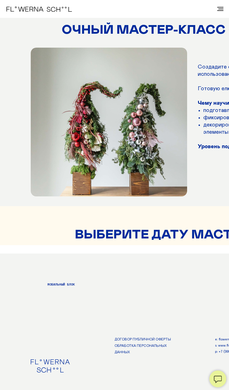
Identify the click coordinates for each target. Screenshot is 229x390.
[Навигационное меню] (220, 9)
